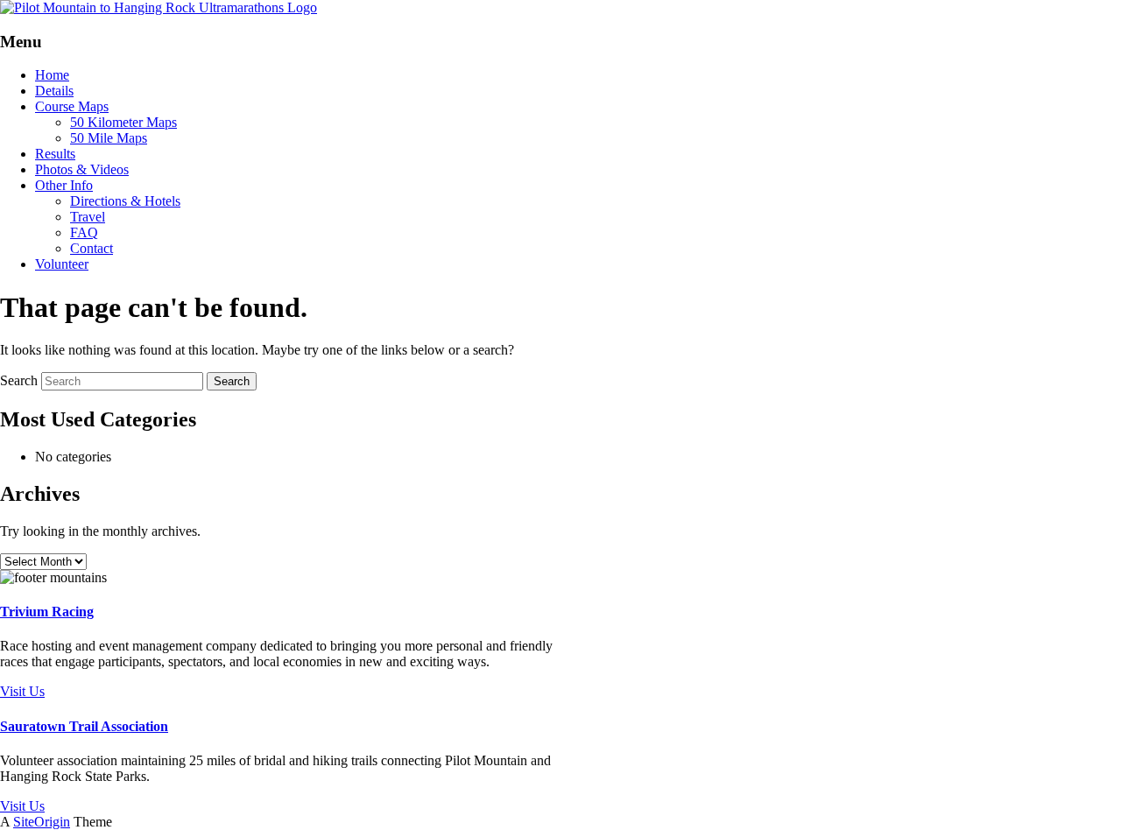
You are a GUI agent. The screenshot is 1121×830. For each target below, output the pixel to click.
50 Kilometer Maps (123, 122)
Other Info (64, 185)
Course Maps (72, 106)
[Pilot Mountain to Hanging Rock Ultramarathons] (158, 7)
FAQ (84, 232)
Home (52, 74)
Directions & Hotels (125, 200)
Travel (87, 216)
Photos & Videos (82, 169)
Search (19, 380)
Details (54, 90)
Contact (91, 248)
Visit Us (22, 691)
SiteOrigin (41, 821)
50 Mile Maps (108, 137)
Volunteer (61, 264)
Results (55, 153)
